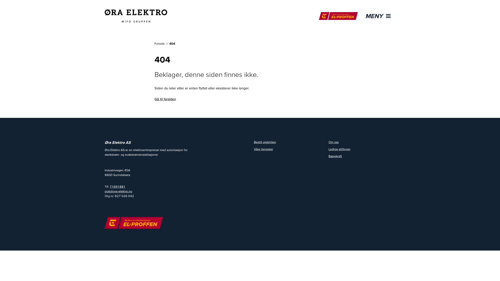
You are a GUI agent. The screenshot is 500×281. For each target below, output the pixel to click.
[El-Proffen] (338, 16)
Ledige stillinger (339, 149)
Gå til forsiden (165, 99)
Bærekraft (335, 156)
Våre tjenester (263, 149)
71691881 (117, 186)
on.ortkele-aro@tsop (118, 191)
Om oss (334, 142)
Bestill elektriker (265, 142)
